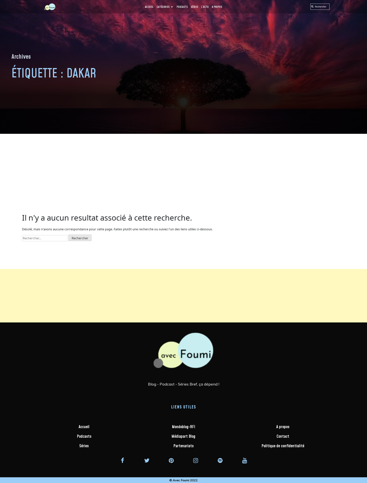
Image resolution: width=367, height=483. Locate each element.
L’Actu (205, 7)
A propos (217, 7)
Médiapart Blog (183, 436)
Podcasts (182, 7)
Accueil (149, 7)
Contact (283, 436)
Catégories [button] (163, 7)
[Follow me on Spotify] (220, 460)
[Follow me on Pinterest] (171, 460)
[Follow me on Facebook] (122, 460)
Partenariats (183, 446)
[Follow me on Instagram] (195, 460)
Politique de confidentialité (282, 446)
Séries (194, 7)
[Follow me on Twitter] (146, 460)
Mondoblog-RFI (183, 427)
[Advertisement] (183, 162)
